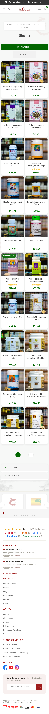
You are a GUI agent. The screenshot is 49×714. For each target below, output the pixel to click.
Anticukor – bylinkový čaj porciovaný (12, 87)
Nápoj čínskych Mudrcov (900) (12, 280)
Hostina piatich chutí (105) (12, 203)
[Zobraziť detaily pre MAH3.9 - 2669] (36, 226)
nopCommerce (26, 702)
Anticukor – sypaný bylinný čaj (36, 87)
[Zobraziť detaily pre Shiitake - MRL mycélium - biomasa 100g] (36, 418)
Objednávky (8, 618)
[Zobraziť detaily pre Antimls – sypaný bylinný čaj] (36, 110)
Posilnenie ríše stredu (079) (12, 395)
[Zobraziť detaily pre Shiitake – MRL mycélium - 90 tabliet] (36, 380)
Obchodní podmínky (11, 657)
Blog (5, 591)
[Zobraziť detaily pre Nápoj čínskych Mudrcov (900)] (12, 264)
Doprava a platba (10, 645)
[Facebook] (5, 667)
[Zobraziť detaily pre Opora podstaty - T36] (12, 303)
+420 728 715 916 (37, 2)
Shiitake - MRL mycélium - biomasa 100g (36, 435)
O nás (5, 603)
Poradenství (8, 595)
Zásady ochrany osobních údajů (16, 653)
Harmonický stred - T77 (12, 164)
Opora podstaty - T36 (12, 317)
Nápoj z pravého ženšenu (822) (36, 280)
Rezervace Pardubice (12, 630)
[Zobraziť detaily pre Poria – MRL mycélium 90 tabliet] (36, 341)
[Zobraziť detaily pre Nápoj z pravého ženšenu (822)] (36, 264)
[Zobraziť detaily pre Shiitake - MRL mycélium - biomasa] (12, 418)
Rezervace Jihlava (10, 634)
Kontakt (6, 599)
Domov (10, 24)
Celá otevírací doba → (12, 574)
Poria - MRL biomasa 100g (36, 318)
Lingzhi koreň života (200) (36, 203)
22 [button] (16, 515)
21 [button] (14, 515)
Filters (25, 47)
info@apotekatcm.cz (16, 2)
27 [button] (27, 515)
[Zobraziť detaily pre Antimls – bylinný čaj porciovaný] (12, 110)
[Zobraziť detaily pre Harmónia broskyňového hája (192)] (36, 149)
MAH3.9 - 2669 (36, 240)
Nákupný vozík (9, 626)
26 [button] (25, 515)
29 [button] (32, 515)
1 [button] (4, 513)
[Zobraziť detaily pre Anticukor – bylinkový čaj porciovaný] (12, 72)
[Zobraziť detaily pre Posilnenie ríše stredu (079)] (12, 380)
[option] (12, 502)
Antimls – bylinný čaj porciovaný (13, 126)
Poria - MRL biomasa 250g (12, 356)
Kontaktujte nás (9, 584)
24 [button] (21, 515)
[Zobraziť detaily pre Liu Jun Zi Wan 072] (12, 226)
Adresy (6, 622)
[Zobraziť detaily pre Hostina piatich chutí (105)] (12, 187)
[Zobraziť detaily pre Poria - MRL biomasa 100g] (36, 303)
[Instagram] (17, 667)
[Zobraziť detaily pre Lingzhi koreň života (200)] (36, 187)
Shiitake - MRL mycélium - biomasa (13, 433)
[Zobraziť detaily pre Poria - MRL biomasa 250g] (12, 341)
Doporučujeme (9, 256)
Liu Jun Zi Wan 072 (12, 240)
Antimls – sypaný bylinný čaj (36, 126)
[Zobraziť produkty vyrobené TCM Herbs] (36, 502)
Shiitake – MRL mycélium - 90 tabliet (36, 395)
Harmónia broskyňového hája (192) (36, 165)
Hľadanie (6, 587)
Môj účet (6, 614)
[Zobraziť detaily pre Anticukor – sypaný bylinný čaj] (36, 72)
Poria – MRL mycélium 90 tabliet (36, 356)
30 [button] (34, 515)
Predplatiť (39, 687)
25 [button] (23, 515)
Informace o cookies (11, 649)
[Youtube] (11, 667)
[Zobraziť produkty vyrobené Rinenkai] (12, 502)
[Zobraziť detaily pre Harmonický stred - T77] (12, 149)
